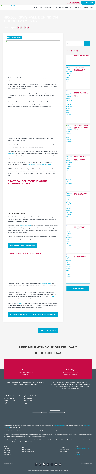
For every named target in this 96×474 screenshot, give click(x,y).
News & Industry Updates (14, 37)
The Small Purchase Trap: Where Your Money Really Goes (81, 127)
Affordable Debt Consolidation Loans (55, 470)
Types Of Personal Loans (64, 470)
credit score (11, 153)
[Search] (87, 43)
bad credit (19, 303)
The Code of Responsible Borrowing (57, 412)
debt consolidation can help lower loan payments (40, 164)
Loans (41, 7)
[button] (18, 27)
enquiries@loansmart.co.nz (82, 448)
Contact (92, 7)
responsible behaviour (55, 410)
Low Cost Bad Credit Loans (45, 470)
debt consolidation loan (45, 283)
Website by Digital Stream (87, 463)
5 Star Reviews (63, 7)
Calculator (47, 7)
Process (55, 7)
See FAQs (70, 369)
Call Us (25, 369)
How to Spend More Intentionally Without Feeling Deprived (80, 69)
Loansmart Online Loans (37, 470)
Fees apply (34, 384)
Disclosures (79, 7)
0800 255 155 (25, 374)
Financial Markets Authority (59, 425)
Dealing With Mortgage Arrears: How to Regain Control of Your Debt (80, 158)
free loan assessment (25, 225)
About (86, 7)
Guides (72, 7)
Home (35, 7)
